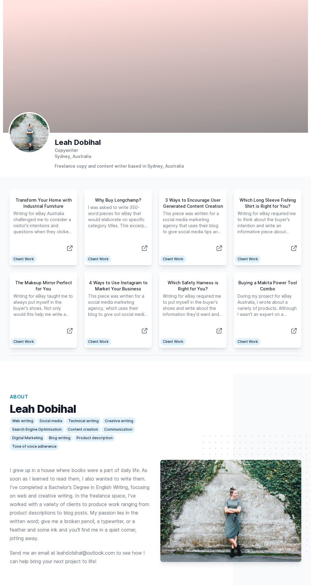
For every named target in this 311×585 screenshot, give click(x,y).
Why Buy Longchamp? (118, 200)
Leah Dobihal (78, 142)
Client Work (23, 259)
